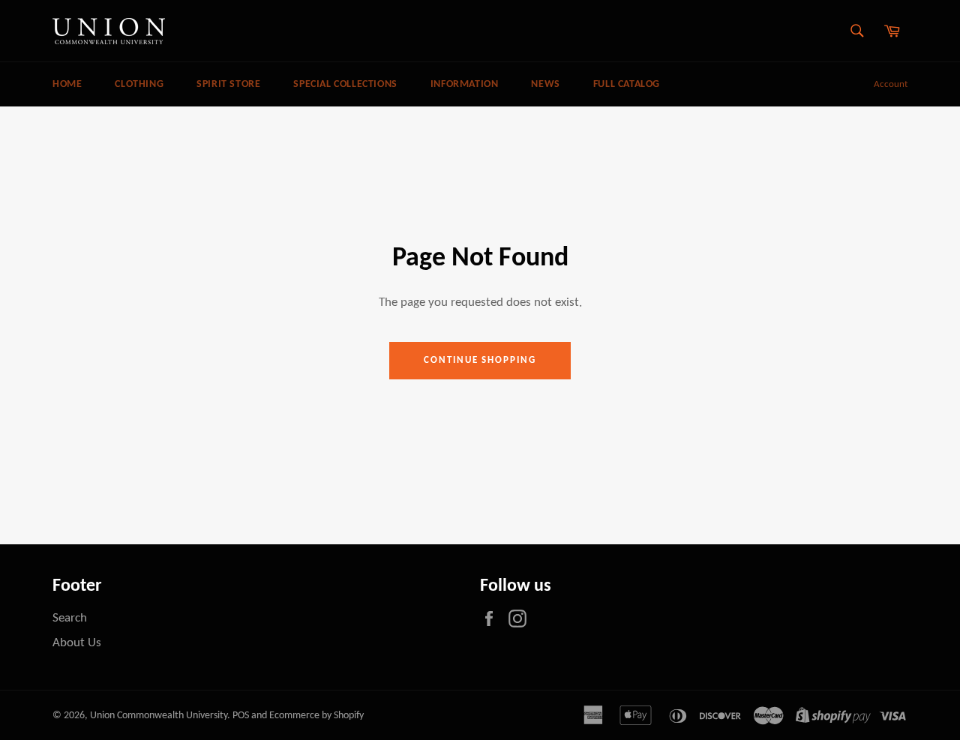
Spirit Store (228, 84)
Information (464, 84)
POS (240, 716)
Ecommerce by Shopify (316, 716)
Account (891, 84)
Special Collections (345, 84)
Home (67, 84)
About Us (76, 643)
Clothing (139, 84)
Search (69, 618)
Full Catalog (626, 84)
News (545, 84)
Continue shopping (480, 360)
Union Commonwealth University (158, 716)
